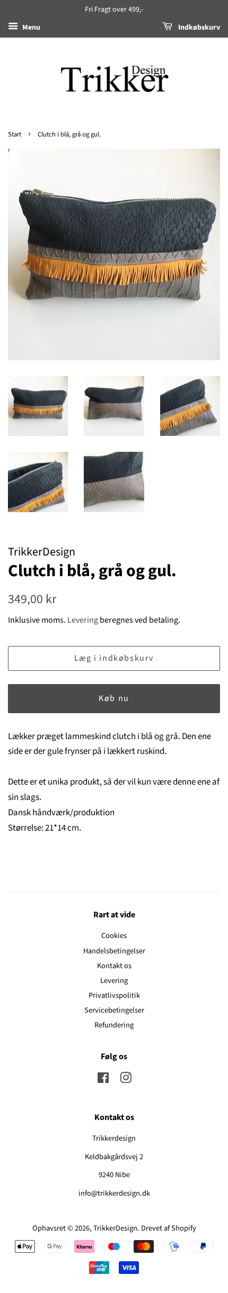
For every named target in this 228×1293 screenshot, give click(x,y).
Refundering (114, 1025)
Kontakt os (114, 965)
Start (14, 134)
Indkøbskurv (198, 27)
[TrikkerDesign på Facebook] (103, 1080)
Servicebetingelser (114, 1010)
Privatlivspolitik (114, 995)
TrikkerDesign (115, 1228)
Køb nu (114, 698)
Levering (82, 620)
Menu (30, 27)
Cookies (114, 935)
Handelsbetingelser (114, 951)
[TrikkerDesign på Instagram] (125, 1080)
